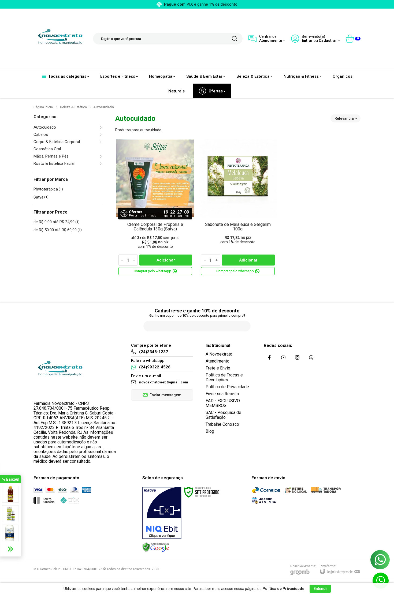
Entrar (307, 41)
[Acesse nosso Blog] (311, 357)
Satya (41, 197)
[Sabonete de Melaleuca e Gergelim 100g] (237, 208)
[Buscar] (235, 38)
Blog (210, 431)
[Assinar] (245, 326)
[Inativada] (161, 513)
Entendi (320, 588)
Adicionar (166, 260)
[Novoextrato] (60, 38)
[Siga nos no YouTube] (283, 357)
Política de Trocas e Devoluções (224, 377)
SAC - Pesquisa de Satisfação (223, 415)
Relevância (344, 118)
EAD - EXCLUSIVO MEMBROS (223, 403)
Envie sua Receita (222, 393)
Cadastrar (328, 41)
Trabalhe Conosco (222, 424)
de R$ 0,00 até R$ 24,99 (57, 221)
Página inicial (44, 107)
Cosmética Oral (47, 149)
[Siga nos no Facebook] (269, 357)
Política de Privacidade (227, 386)
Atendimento (217, 361)
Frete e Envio (218, 368)
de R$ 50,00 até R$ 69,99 (58, 229)
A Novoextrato (219, 354)
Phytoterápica (48, 189)
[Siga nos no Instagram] (297, 357)
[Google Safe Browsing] (155, 547)
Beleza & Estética (73, 107)
